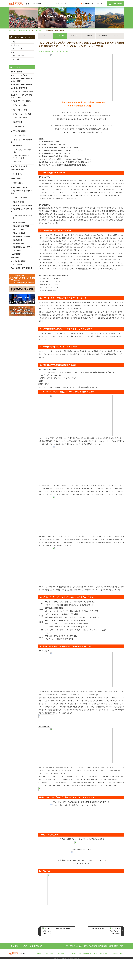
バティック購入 (89, 602)
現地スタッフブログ (25, 30)
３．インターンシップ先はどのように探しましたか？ (58, 147)
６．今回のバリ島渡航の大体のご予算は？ (54, 156)
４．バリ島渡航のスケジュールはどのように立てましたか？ (60, 150)
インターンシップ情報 (61, 51)
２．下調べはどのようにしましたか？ (52, 145)
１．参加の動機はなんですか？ (50, 142)
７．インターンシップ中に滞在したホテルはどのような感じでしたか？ (65, 159)
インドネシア (37, 30)
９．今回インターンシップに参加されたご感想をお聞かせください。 (64, 165)
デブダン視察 (73, 614)
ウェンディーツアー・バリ (81, 864)
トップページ (12, 30)
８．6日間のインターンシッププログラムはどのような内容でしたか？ (64, 162)
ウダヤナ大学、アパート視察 (56, 614)
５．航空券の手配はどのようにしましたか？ (55, 153)
